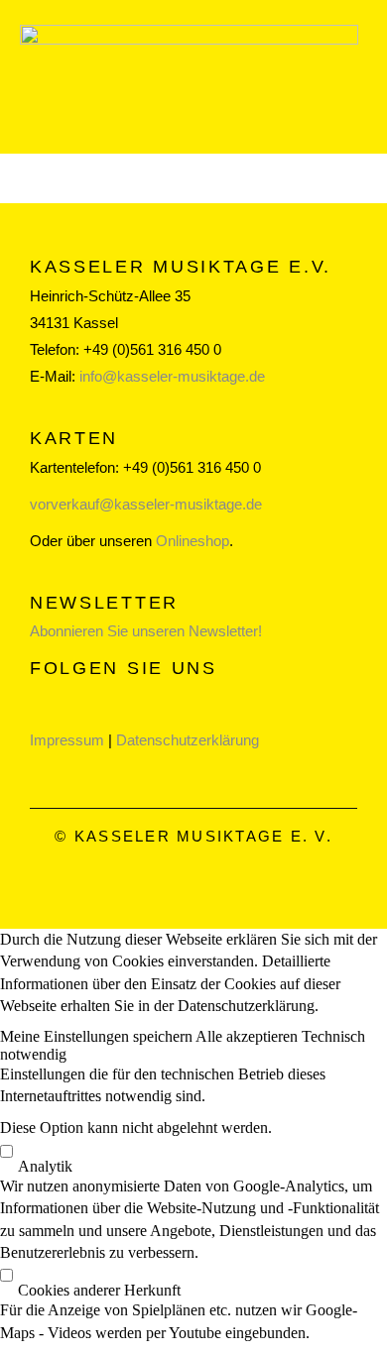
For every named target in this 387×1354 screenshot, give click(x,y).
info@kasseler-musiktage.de (172, 376)
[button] (97, 1036)
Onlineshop (192, 540)
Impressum (67, 740)
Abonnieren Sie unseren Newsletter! (146, 630)
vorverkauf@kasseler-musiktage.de (146, 504)
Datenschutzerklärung (187, 740)
